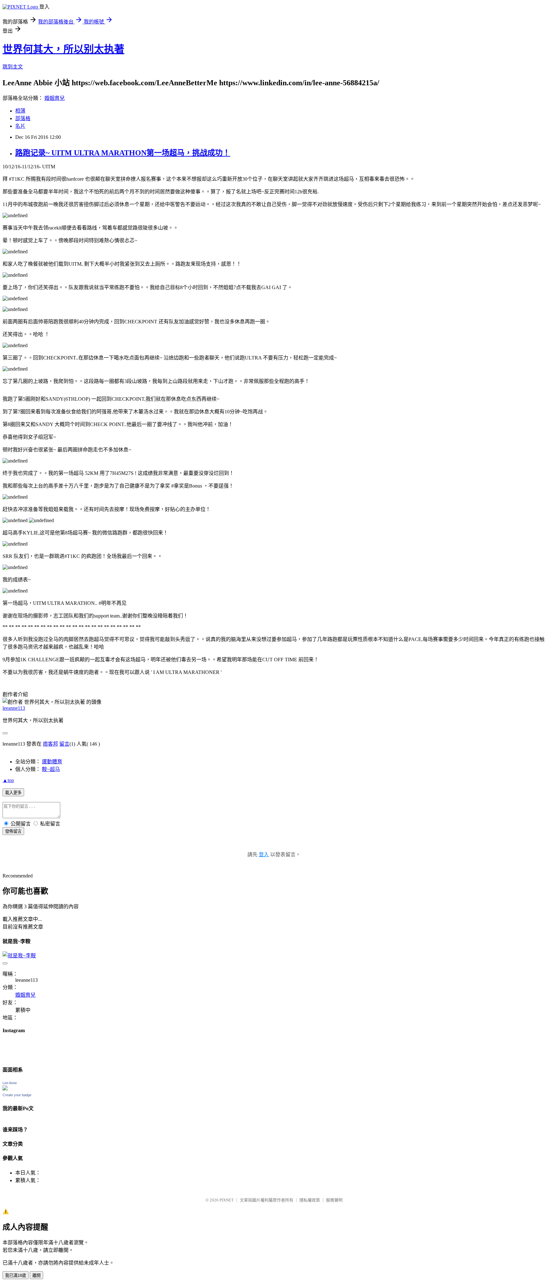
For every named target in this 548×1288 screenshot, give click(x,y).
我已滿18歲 (15, 1275)
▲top (8, 780)
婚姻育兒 (54, 98)
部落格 (22, 118)
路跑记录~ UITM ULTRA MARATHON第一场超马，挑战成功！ (122, 153)
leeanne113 (14, 708)
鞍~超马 (51, 769)
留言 (64, 744)
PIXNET (226, 1200)
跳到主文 (13, 66)
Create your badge (17, 1095)
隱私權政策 (309, 1200)
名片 (20, 126)
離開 (36, 1275)
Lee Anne (10, 1083)
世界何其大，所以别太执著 (63, 49)
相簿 (20, 110)
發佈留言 (13, 831)
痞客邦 (50, 744)
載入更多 (13, 792)
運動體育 (52, 761)
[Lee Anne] (5, 1088)
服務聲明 (334, 1200)
